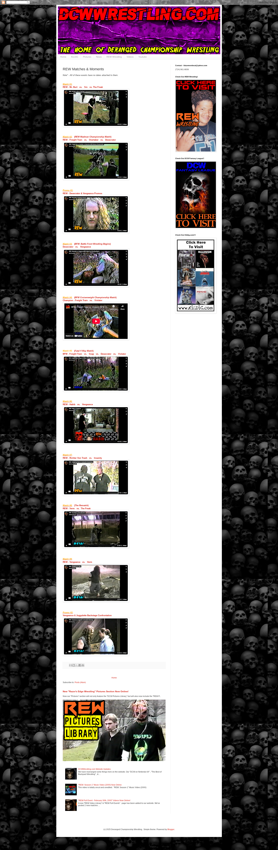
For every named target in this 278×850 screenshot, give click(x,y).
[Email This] (70, 665)
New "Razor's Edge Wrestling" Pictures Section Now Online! (96, 691)
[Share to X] (76, 665)
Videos (130, 56)
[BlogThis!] (73, 665)
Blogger (170, 829)
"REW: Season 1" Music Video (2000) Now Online (100, 785)
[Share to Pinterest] (82, 665)
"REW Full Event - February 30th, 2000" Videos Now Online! (104, 800)
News (99, 56)
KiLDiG (74, 56)
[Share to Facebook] (79, 665)
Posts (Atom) (80, 682)
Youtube (142, 56)
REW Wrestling (114, 56)
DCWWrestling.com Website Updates (94, 769)
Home (63, 56)
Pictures (87, 56)
